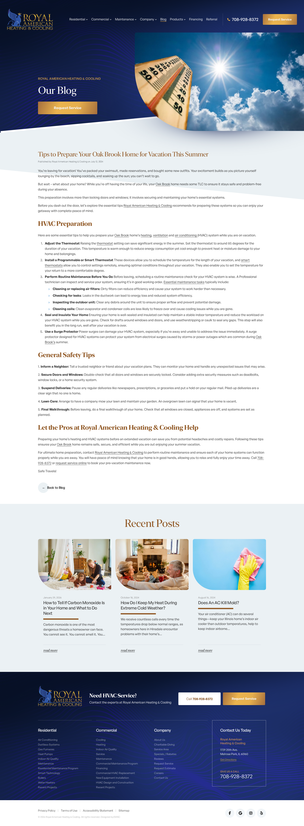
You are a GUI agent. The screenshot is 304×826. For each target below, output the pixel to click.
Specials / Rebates (165, 754)
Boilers (42, 777)
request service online (71, 463)
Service (100, 754)
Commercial (100, 19)
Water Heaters (46, 782)
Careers (159, 773)
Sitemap (124, 810)
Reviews (159, 758)
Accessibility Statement (98, 810)
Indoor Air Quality (48, 758)
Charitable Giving (164, 744)
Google (240, 813)
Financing (196, 19)
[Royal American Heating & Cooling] (30, 19)
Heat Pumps (45, 754)
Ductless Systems (49, 744)
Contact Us (161, 777)
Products (176, 19)
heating (146, 235)
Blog (163, 19)
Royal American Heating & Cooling (148, 205)
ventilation (160, 235)
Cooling (101, 739)
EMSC (117, 816)
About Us (159, 739)
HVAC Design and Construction (115, 782)
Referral (211, 19)
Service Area (161, 749)
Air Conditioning (48, 739)
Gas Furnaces (46, 749)
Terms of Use (69, 810)
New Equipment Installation (112, 777)
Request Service (280, 19)
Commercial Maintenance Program (117, 763)
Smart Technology (49, 773)
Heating (101, 744)
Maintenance (46, 763)
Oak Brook (163, 184)
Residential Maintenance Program (58, 768)
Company (147, 19)
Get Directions (228, 759)
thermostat (105, 243)
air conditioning (186, 235)
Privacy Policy (46, 810)
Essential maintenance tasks (184, 282)
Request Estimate (165, 768)
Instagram (250, 813)
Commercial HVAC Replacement (115, 773)
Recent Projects (47, 787)
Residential (77, 19)
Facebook (229, 813)
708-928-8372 (244, 19)
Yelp (261, 813)
